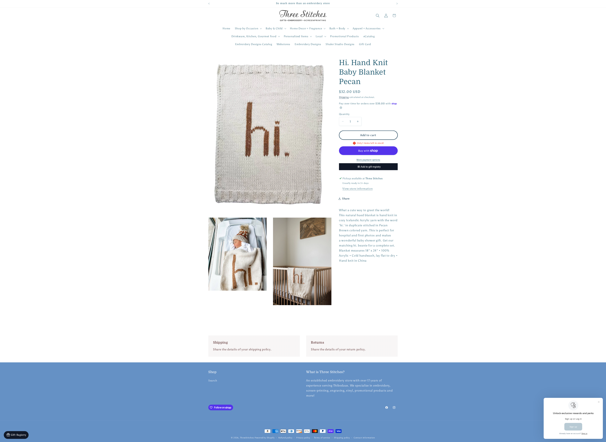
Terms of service (322, 437)
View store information (357, 188)
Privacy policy (303, 437)
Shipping (344, 97)
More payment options (368, 159)
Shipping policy (342, 437)
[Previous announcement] (208, 3)
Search (212, 380)
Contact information (364, 437)
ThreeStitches (247, 437)
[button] (247, 28)
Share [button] (346, 198)
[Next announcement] (397, 3)
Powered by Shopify (265, 437)
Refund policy (285, 437)
